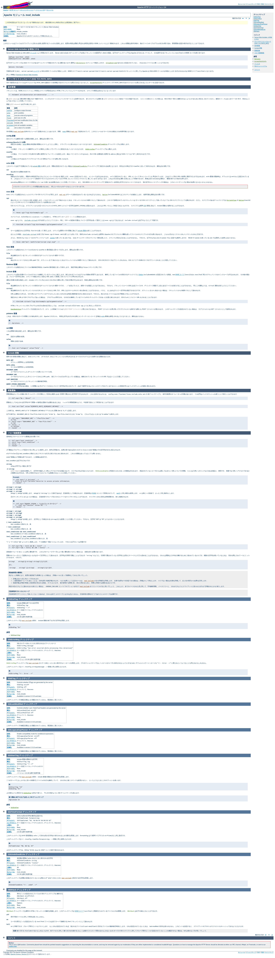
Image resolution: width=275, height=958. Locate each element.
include (10, 123)
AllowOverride (111, 63)
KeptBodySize (16, 309)
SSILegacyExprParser (260, 24)
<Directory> (80, 63)
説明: (5, 27)
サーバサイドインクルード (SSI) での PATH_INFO (262, 42)
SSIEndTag (257, 17)
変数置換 (257, 50)
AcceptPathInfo (260, 61)
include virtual (30, 220)
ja (249, 18)
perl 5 (118, 493)
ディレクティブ (251, 4)
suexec (52, 238)
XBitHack (256, 31)
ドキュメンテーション (27, 10)
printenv (10, 125)
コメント (257, 69)
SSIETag (256, 20)
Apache (5, 10)
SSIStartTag (257, 26)
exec (8, 115)
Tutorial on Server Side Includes (27, 75)
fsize (9, 118)
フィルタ (257, 64)
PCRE (94, 493)
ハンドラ (36, 71)
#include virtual (30, 234)
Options (257, 59)
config (9, 110)
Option (105, 194)
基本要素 (257, 46)
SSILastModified (259, 22)
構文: (8, 605)
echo (8, 113)
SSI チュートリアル (260, 66)
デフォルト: (11, 607)
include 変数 (36, 166)
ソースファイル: (9, 34)
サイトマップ (269, 4)
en (243, 18)
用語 (262, 4)
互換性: (6, 36)
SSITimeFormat (258, 27)
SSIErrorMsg (258, 18)
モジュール (241, 4)
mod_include (19, 131)
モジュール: (11, 614)
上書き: (9, 652)
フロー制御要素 (259, 53)
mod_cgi (74, 131)
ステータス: (8, 29)
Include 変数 (258, 48)
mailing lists (13, 946)
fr (246, 18)
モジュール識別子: (10, 31)
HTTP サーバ (14, 10)
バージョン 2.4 (40, 10)
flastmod (10, 120)
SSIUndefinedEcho (259, 29)
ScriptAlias (231, 200)
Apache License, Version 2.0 (19, 954)
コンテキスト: (11, 610)
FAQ (258, 4)
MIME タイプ (179, 274)
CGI (145, 206)
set (8, 128)
